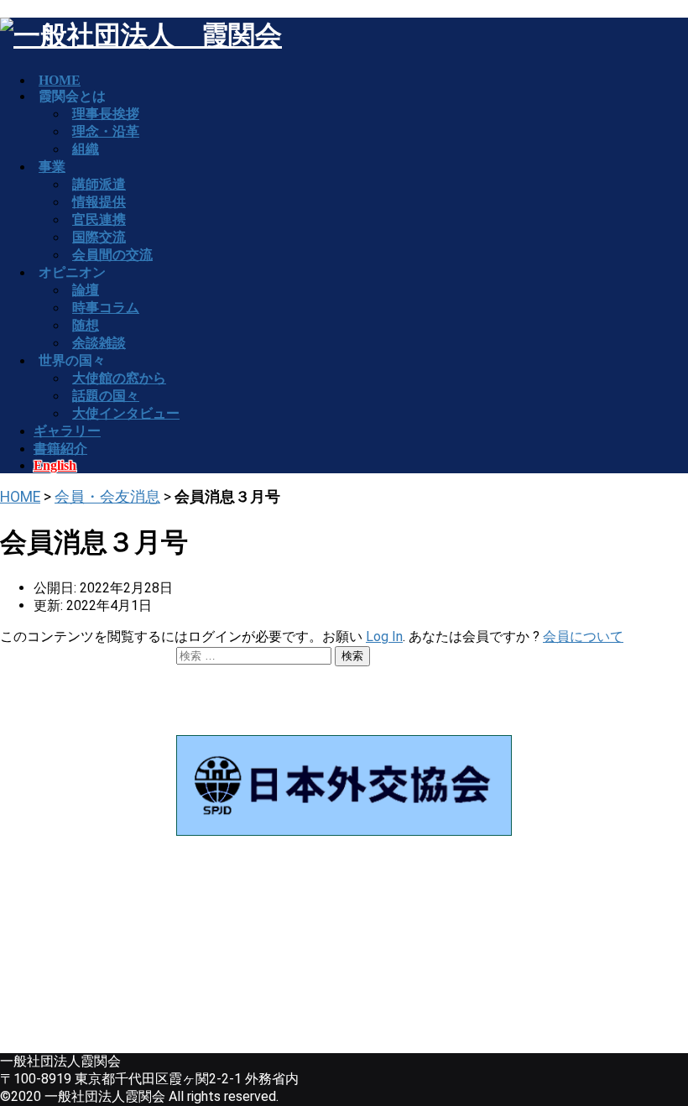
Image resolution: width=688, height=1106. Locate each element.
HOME (20, 496)
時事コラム (105, 307)
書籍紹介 (60, 448)
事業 (52, 166)
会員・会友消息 (107, 496)
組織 (85, 149)
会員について (583, 636)
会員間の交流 (112, 255)
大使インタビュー (126, 413)
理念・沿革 (105, 131)
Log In (384, 636)
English (55, 465)
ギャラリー (67, 431)
